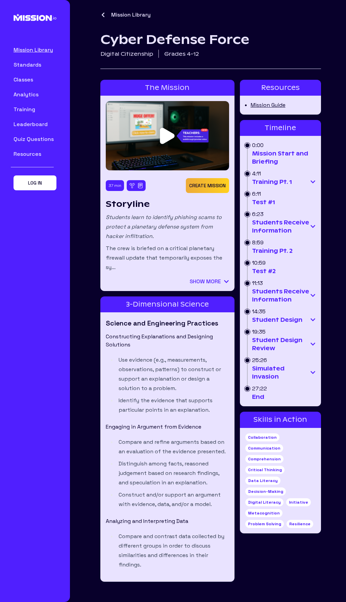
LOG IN (35, 183)
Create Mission (207, 186)
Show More (205, 281)
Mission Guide (268, 105)
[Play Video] (167, 135)
